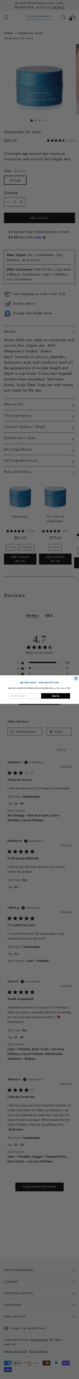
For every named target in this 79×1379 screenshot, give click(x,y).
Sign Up (55, 695)
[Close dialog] (76, 678)
